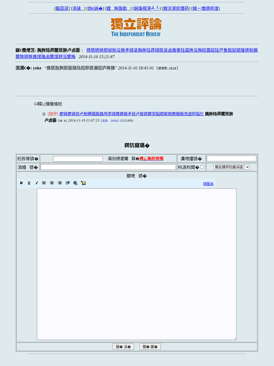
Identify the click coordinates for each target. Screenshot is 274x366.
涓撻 (78, 8)
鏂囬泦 (62, 8)
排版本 (208, 184)
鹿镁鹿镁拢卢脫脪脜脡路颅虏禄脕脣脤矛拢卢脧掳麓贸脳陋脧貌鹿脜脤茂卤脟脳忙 (131, 113)
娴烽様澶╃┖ (146, 8)
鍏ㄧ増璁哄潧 (205, 8)
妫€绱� (95, 8)
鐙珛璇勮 (118, 8)
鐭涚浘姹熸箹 (176, 8)
